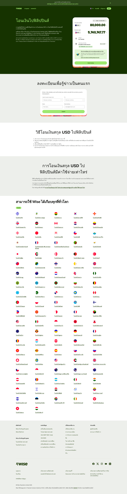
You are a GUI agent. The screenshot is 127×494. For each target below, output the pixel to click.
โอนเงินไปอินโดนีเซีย (21, 393)
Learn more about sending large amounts (90, 57)
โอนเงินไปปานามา (58, 296)
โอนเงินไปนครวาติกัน (79, 267)
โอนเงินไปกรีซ (19, 217)
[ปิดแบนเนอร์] (110, 3)
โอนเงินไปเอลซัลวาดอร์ (21, 403)
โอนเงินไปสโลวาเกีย (78, 354)
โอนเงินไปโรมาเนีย (20, 345)
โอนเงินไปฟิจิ (77, 306)
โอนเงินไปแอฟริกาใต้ (59, 403)
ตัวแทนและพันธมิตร (70, 450)
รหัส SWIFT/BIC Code (47, 435)
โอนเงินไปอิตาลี (77, 383)
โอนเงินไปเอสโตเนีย (40, 403)
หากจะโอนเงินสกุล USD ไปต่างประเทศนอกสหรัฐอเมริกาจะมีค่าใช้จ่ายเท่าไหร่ (65, 187)
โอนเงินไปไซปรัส (97, 246)
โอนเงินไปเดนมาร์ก (59, 258)
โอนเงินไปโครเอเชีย (78, 227)
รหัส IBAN (43, 438)
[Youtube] (106, 464)
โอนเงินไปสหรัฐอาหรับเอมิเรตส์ (81, 364)
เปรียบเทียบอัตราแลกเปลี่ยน (48, 444)
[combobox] (78, 25)
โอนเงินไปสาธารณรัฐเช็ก (22, 374)
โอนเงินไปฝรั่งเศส (58, 306)
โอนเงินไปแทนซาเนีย (40, 267)
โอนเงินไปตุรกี (96, 258)
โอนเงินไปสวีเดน (39, 364)
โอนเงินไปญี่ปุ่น (19, 258)
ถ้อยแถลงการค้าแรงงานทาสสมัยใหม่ (75, 474)
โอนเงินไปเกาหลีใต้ (78, 217)
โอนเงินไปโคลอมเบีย (98, 227)
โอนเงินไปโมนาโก (58, 325)
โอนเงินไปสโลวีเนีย (97, 354)
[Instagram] (102, 464)
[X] (98, 464)
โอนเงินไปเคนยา (39, 227)
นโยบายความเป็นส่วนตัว (47, 471)
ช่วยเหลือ (97, 8)
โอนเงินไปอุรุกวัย (78, 393)
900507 (75, 488)
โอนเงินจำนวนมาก (21, 445)
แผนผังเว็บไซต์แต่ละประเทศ (48, 474)
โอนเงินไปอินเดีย (97, 383)
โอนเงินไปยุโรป (19, 335)
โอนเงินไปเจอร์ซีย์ (58, 237)
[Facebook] (93, 464)
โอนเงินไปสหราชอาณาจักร (99, 364)
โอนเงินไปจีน (38, 237)
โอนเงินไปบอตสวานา (40, 287)
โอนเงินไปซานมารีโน (98, 237)
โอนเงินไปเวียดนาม (20, 354)
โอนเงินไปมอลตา (58, 316)
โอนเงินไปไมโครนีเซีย (21, 296)
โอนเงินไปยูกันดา (39, 335)
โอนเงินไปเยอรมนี (78, 335)
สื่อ (66, 438)
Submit (63, 111)
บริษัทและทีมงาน (69, 429)
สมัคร (109, 8)
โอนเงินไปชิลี (77, 237)
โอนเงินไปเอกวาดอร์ (98, 393)
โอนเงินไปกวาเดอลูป (40, 217)
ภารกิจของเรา (69, 447)
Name (43, 104)
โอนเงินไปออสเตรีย (20, 383)
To (64, 97)
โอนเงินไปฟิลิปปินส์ (20, 316)
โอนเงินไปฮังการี (39, 412)
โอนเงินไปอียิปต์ (58, 393)
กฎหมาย (18, 471)
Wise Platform (20, 432)
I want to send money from (48, 97)
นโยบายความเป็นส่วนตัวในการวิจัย (99, 471)
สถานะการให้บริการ (95, 432)
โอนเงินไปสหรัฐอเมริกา (59, 364)
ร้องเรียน (18, 474)
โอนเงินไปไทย (57, 267)
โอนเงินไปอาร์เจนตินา (59, 383)
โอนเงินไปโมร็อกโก (78, 325)
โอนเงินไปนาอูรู (19, 277)
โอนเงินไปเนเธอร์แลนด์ (59, 277)
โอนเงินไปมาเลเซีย (20, 325)
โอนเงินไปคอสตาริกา (21, 227)
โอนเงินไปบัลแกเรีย (78, 287)
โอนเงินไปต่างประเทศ (21, 442)
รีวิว (66, 453)
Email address (67, 104)
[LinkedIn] (110, 464)
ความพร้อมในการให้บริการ (48, 447)
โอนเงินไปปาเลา (77, 296)
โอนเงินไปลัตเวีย (58, 345)
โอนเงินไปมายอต (78, 316)
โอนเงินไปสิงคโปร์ (39, 374)
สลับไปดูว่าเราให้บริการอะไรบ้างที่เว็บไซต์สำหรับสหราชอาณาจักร (62, 3)
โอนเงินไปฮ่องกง (20, 412)
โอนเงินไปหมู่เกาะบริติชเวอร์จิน (61, 374)
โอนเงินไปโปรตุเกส (20, 306)
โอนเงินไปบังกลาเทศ (59, 287)
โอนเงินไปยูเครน (58, 335)
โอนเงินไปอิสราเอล (39, 393)
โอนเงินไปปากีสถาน (40, 296)
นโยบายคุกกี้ (68, 471)
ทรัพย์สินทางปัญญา (21, 478)
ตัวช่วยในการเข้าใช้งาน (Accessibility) (96, 474)
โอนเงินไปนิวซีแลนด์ (40, 277)
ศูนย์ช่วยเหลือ (93, 429)
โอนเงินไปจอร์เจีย (20, 237)
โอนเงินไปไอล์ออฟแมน (98, 403)
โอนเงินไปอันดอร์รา (39, 383)
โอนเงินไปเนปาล (77, 277)
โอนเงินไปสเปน (58, 354)
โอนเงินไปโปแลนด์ (39, 306)
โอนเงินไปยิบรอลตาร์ (98, 325)
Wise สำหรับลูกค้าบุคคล (22, 429)
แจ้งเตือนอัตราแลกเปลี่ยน (47, 441)
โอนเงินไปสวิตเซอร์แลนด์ (22, 364)
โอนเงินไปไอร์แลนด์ (78, 403)
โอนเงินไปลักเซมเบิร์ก (40, 345)
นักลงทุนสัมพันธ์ (69, 444)
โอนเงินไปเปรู (96, 296)
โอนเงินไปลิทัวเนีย (97, 345)
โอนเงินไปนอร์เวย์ (97, 267)
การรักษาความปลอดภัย (71, 435)
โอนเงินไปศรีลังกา (39, 354)
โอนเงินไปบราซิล (20, 287)
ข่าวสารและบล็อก (70, 432)
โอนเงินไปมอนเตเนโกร (40, 316)
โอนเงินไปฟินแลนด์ (97, 306)
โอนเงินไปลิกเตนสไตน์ (79, 345)
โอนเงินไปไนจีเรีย (97, 277)
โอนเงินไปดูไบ (38, 258)
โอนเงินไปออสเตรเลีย (98, 374)
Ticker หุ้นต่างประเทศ (46, 432)
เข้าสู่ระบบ (103, 8)
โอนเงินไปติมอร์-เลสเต (79, 258)
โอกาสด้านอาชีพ (69, 441)
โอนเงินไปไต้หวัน (20, 267)
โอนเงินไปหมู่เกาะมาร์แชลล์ (80, 374)
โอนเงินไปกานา (58, 217)
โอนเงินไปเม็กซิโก (39, 325)
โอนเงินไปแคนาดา (58, 227)
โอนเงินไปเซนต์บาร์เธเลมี (22, 246)
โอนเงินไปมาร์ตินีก (97, 316)
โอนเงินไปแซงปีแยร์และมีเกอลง (61, 246)
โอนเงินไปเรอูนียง (97, 335)
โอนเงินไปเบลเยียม (97, 287)
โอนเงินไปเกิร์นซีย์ (97, 217)
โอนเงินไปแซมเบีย (78, 246)
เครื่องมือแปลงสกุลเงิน (46, 429)
